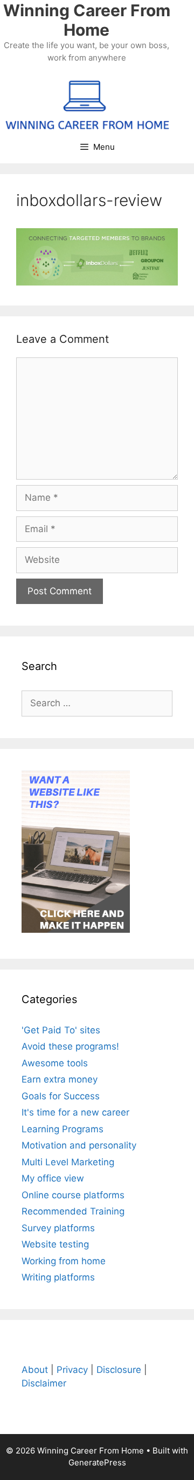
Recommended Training (73, 1211)
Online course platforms (73, 1195)
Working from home (64, 1261)
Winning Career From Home (86, 20)
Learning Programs (62, 1129)
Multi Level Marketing (68, 1162)
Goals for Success (61, 1096)
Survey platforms (58, 1228)
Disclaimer (44, 1383)
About (35, 1369)
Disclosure (118, 1369)
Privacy (72, 1369)
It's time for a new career (75, 1112)
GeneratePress (97, 1462)
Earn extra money (60, 1079)
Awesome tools (55, 1063)
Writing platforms (58, 1277)
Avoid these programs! (70, 1046)
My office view (53, 1178)
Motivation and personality (79, 1145)
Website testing (55, 1244)
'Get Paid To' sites (61, 1030)
